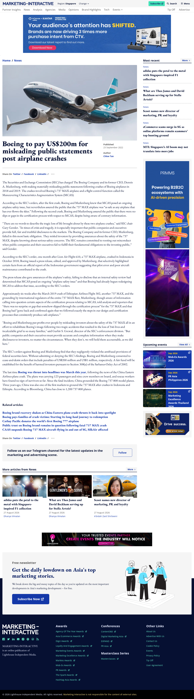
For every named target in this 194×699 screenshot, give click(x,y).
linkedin (41, 174)
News (18, 60)
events (116, 9)
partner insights (11, 9)
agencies (50, 9)
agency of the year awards (70, 631)
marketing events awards (69, 650)
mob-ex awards (65, 665)
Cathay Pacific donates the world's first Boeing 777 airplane (40, 421)
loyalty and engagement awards (73, 645)
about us (151, 631)
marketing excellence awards (71, 655)
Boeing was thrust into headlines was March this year (52, 372)
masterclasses (110, 658)
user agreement (154, 665)
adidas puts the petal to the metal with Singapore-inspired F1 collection (164, 75)
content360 (108, 631)
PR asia (106, 646)
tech (106, 9)
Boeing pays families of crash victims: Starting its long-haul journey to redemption (55, 417)
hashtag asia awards (67, 679)
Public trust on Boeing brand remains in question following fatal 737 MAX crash (54, 425)
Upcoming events (165, 344)
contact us (151, 641)
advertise (184, 9)
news (27, 9)
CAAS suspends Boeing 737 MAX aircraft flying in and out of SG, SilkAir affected (55, 429)
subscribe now (33, 600)
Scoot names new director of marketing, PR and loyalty (161, 113)
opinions (74, 9)
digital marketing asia (112, 636)
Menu (187, 3)
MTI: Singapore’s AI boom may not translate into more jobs (165, 149)
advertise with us (155, 636)
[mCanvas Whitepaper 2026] (97, 34)
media (62, 9)
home (6, 60)
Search (173, 3)
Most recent (165, 60)
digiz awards (64, 641)
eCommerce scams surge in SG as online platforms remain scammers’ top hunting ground (165, 131)
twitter (16, 174)
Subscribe (157, 4)
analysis (37, 9)
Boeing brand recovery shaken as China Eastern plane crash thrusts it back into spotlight (59, 413)
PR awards (63, 670)
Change (83, 3)
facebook (29, 174)
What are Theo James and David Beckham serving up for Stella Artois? (163, 95)
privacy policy (153, 655)
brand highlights (91, 9)
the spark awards (66, 674)
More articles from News (67, 469)
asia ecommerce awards (68, 636)
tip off (171, 9)
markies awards (65, 660)
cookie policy (152, 645)
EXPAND (106, 641)
